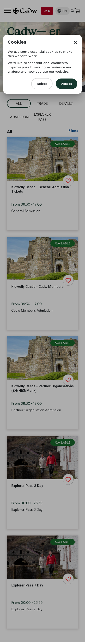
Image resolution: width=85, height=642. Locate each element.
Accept (66, 84)
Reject (42, 84)
